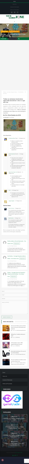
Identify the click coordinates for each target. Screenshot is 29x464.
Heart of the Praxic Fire (13, 172)
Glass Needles (11, 218)
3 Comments (20, 92)
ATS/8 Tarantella (12, 154)
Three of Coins (11, 208)
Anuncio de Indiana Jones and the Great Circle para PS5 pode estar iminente (18, 327)
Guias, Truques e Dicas (14, 31)
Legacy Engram (11, 200)
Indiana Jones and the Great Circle (17, 364)
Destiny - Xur (4, 31)
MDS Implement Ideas (18, 452)
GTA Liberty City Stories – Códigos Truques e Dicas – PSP (14, 427)
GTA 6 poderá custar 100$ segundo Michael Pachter (17, 343)
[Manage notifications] (2, 460)
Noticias (24, 330)
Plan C (10, 190)
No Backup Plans (12, 138)
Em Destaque (19, 330)
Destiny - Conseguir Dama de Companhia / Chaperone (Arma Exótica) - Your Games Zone (16, 274)
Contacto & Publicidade (14, 7)
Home (14, 1)
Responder (16, 243)
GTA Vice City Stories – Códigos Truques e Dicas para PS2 (14, 436)
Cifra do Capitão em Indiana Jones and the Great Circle (18, 360)
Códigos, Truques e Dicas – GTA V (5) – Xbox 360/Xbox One (14, 444)
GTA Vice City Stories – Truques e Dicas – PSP (14, 419)
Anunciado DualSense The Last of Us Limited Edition (18, 351)
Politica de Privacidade (14, 9)
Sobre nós (14, 4)
